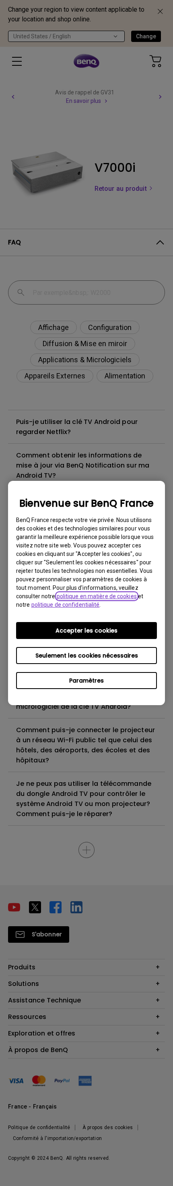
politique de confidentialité (65, 604)
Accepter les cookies (86, 630)
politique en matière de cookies (97, 596)
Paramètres (86, 681)
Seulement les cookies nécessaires (86, 655)
